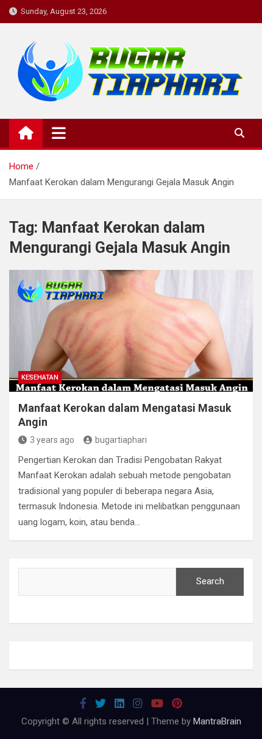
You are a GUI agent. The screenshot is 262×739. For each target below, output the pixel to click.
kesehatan (39, 377)
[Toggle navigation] (59, 133)
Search (210, 581)
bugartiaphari (121, 440)
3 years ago (52, 440)
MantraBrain (217, 721)
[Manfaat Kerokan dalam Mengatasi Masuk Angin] (131, 331)
